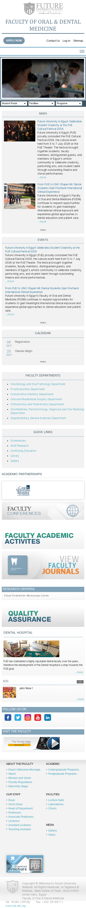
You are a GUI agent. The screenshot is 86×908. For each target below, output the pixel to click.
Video (51, 834)
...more (41, 177)
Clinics (52, 808)
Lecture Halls (56, 800)
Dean (11, 800)
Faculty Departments (43, 376)
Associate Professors (21, 816)
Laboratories (56, 804)
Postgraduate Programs (62, 773)
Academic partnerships (22, 474)
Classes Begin (23, 351)
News (43, 113)
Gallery (52, 830)
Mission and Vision (19, 778)
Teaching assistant (19, 829)
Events (43, 240)
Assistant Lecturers (19, 825)
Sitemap (78, 40)
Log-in (66, 40)
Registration (22, 342)
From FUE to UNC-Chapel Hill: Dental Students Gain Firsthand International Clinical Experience (59, 188)
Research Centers (19, 589)
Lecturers (14, 820)
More (43, 230)
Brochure (25, 864)
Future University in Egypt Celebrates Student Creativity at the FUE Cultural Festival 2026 (59, 125)
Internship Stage (18, 786)
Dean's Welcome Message (24, 769)
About (11, 773)
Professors (14, 812)
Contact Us (53, 40)
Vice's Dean (15, 804)
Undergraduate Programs (63, 769)
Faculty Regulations (20, 782)
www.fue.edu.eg (16, 906)
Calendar (43, 333)
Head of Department (20, 808)
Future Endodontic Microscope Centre (26, 596)
